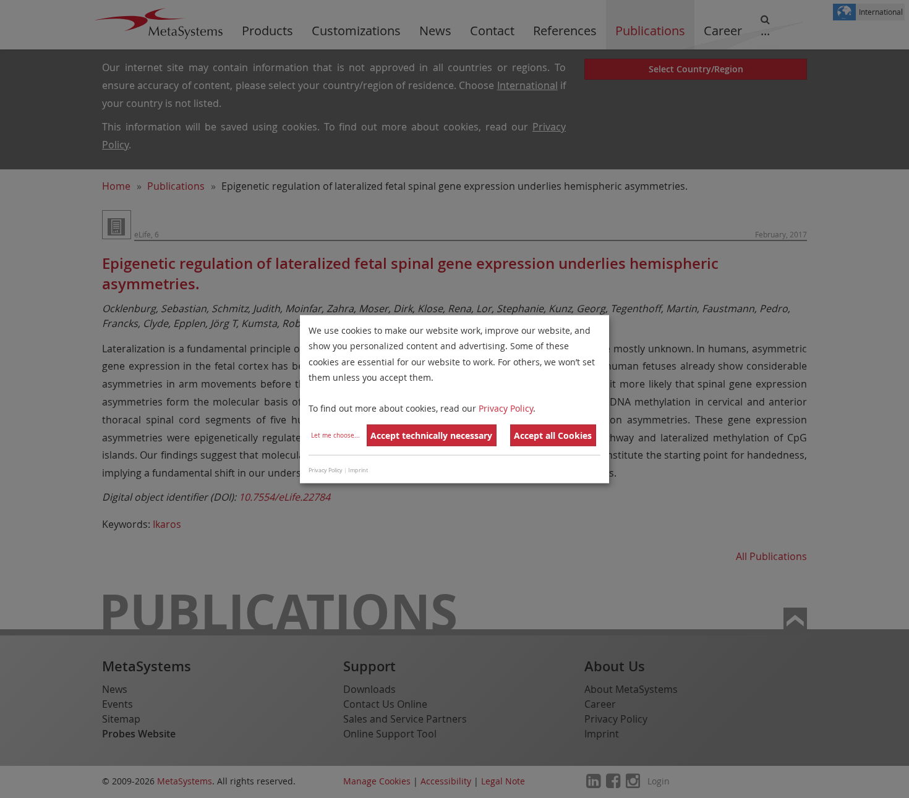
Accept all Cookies (553, 435)
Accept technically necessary (431, 435)
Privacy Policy (506, 408)
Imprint (358, 469)
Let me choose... (335, 435)
